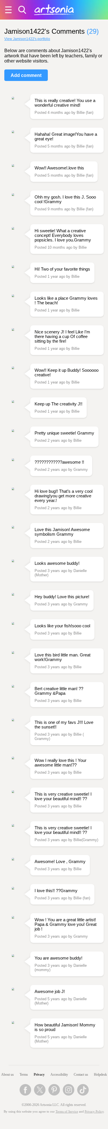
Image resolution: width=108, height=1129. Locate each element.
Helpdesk (100, 1075)
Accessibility (59, 1075)
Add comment (26, 75)
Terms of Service (67, 1111)
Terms (24, 1075)
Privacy (39, 1075)
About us (7, 1075)
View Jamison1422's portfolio (27, 39)
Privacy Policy (94, 1111)
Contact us (81, 1075)
